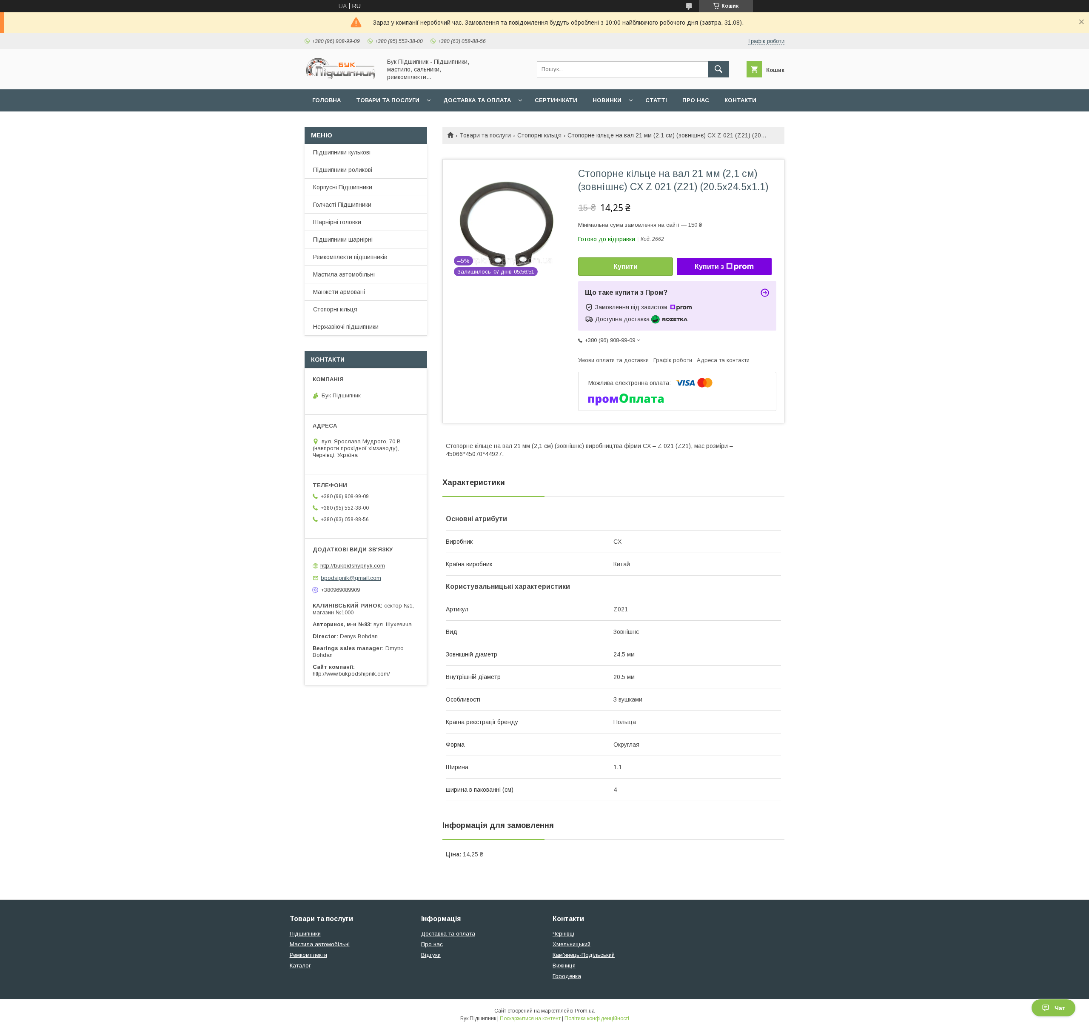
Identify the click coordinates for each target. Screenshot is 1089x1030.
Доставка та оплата (477, 100)
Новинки (607, 100)
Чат (1060, 1007)
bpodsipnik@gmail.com (351, 578)
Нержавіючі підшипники (346, 326)
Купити (625, 266)
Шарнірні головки (337, 222)
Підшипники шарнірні (343, 239)
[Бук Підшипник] (341, 78)
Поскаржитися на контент (530, 1018)
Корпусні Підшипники (342, 187)
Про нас (695, 100)
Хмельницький (571, 944)
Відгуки (431, 955)
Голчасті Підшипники (342, 204)
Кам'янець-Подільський (584, 955)
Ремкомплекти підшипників (350, 257)
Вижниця (564, 965)
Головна (326, 100)
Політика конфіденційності (596, 1018)
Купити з (709, 266)
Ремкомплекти (308, 955)
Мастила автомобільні (344, 274)
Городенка (567, 976)
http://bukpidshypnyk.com (352, 565)
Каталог (300, 965)
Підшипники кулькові (342, 152)
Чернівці (563, 933)
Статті (656, 100)
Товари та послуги (387, 100)
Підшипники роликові (342, 169)
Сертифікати (556, 100)
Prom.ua (585, 1011)
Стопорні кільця (539, 135)
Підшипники (305, 933)
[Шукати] (718, 69)
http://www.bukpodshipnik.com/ (351, 673)
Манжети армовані (339, 291)
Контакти (740, 100)
